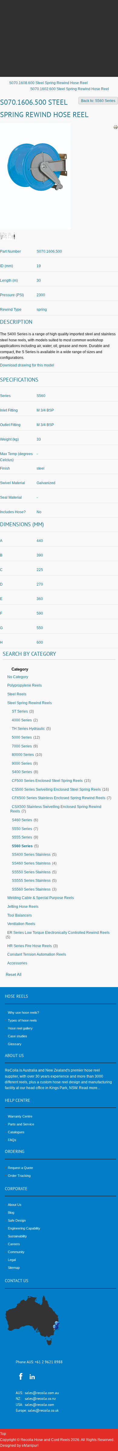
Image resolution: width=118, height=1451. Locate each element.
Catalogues (16, 1132)
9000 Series (22, 763)
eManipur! (30, 1445)
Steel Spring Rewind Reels (29, 703)
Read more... (89, 1088)
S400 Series (22, 772)
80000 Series (23, 755)
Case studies (17, 1036)
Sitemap (14, 1267)
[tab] (59, 669)
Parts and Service (21, 1124)
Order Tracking (19, 1175)
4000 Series (22, 720)
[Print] (115, 127)
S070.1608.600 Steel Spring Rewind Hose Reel (48, 83)
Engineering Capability (24, 1228)
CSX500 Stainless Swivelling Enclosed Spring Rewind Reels (55, 809)
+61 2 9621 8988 (49, 1362)
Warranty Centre (20, 1116)
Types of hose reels (22, 1020)
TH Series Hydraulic (28, 729)
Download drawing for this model (27, 365)
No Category (17, 677)
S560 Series (22, 846)
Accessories (17, 963)
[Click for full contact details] (39, 1324)
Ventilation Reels (21, 924)
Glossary (14, 1044)
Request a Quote (20, 1168)
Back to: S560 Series (98, 101)
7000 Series (22, 746)
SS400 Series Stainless (31, 854)
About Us (14, 1204)
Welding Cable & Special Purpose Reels (40, 898)
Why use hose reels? (23, 1012)
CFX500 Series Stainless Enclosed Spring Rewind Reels (58, 798)
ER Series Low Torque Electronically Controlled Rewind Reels (58, 933)
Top (3, 1434)
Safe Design (17, 1220)
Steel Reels (16, 694)
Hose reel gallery (20, 1028)
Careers (14, 1244)
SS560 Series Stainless (31, 889)
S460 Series (22, 820)
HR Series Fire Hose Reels (29, 946)
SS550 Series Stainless (31, 872)
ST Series (20, 711)
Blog (11, 1212)
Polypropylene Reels (24, 685)
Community (16, 1252)
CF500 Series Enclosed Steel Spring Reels (47, 781)
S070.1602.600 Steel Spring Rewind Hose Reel (69, 89)
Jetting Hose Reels (22, 906)
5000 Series (22, 737)
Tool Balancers (19, 915)
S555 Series (22, 837)
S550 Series (22, 829)
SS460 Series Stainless (31, 863)
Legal (12, 1260)
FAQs (12, 1140)
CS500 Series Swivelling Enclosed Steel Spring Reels (56, 789)
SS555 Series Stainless (31, 880)
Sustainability (17, 1236)
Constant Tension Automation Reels (36, 954)
